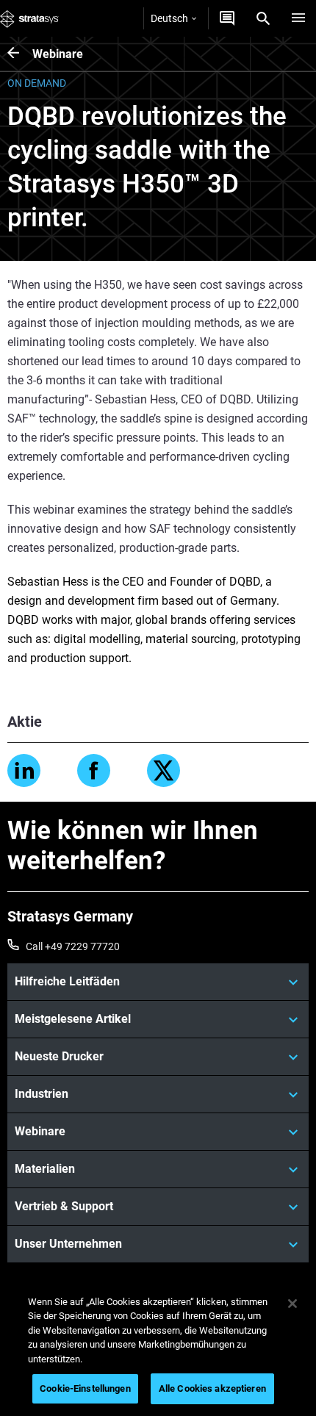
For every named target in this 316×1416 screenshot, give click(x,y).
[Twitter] (163, 770)
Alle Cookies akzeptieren (212, 1388)
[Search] (263, 18)
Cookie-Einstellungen (85, 1388)
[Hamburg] (298, 18)
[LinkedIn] (23, 770)
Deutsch (169, 18)
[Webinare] (19, 54)
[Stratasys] (29, 18)
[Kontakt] (227, 18)
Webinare (57, 54)
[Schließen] (292, 1303)
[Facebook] (93, 770)
